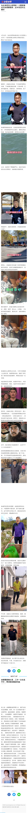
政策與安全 (9, 807)
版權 (18, 807)
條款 (13, 807)
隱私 (16, 807)
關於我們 (5, 807)
